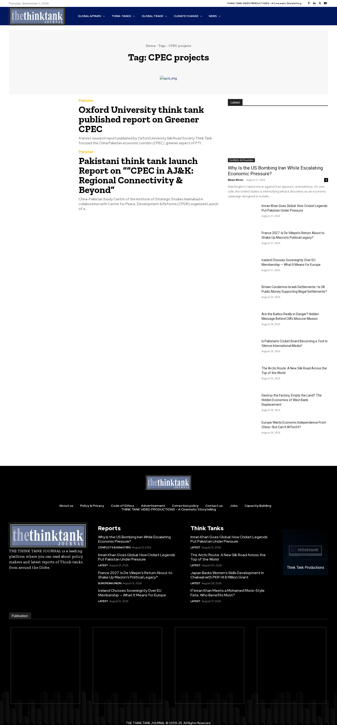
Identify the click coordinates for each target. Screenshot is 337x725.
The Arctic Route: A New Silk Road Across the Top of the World (228, 557)
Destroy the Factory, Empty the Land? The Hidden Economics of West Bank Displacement (292, 400)
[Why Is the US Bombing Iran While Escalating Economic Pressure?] (278, 137)
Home (150, 46)
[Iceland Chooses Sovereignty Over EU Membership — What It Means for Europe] (243, 268)
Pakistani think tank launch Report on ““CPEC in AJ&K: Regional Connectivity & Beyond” (138, 175)
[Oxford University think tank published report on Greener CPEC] (40, 119)
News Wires (235, 179)
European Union (110, 583)
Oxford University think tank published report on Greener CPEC (141, 119)
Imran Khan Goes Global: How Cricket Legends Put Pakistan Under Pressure (136, 557)
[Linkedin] (314, 3)
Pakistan (86, 100)
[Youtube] (325, 3)
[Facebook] (309, 3)
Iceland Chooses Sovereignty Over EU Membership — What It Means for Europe (132, 592)
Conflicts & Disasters (241, 160)
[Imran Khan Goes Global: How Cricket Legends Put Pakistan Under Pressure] (243, 214)
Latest (103, 565)
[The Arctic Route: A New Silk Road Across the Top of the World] (243, 376)
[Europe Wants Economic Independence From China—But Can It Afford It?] (243, 430)
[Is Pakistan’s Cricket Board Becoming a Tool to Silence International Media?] (243, 349)
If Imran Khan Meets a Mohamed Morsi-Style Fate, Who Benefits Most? (228, 592)
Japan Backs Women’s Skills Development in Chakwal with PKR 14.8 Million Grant (227, 575)
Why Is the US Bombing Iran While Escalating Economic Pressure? (134, 539)
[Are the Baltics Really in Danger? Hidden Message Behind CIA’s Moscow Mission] (243, 322)
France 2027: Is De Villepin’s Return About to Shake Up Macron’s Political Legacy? (135, 575)
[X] (320, 3)
